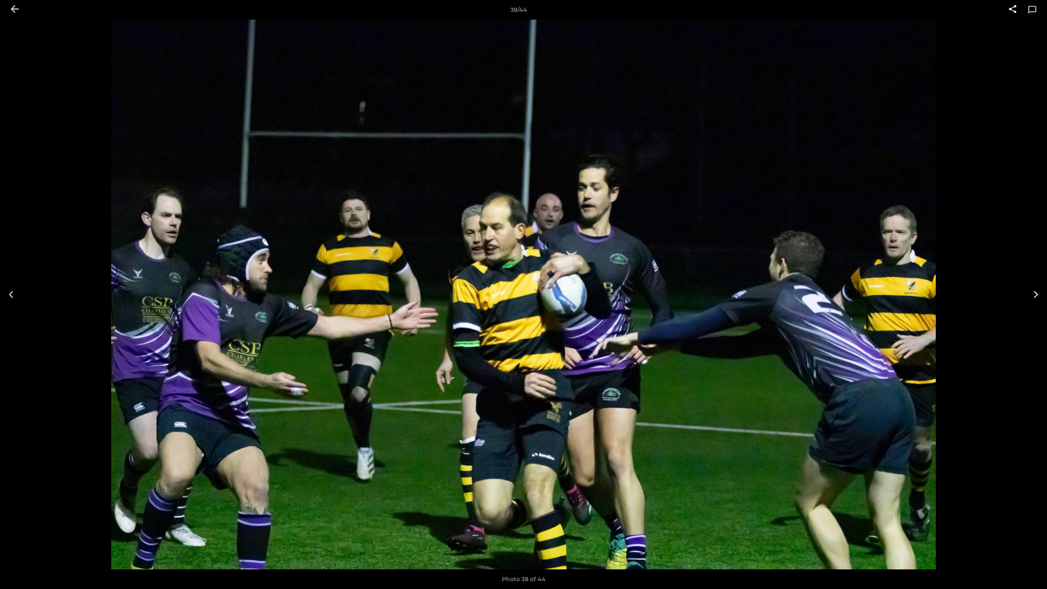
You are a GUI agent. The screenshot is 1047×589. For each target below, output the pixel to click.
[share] (1013, 10)
